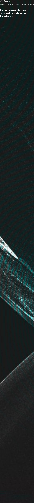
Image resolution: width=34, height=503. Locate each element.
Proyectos (24, 4)
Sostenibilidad (10, 4)
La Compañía (2, 4)
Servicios (17, 4)
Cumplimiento (31, 4)
